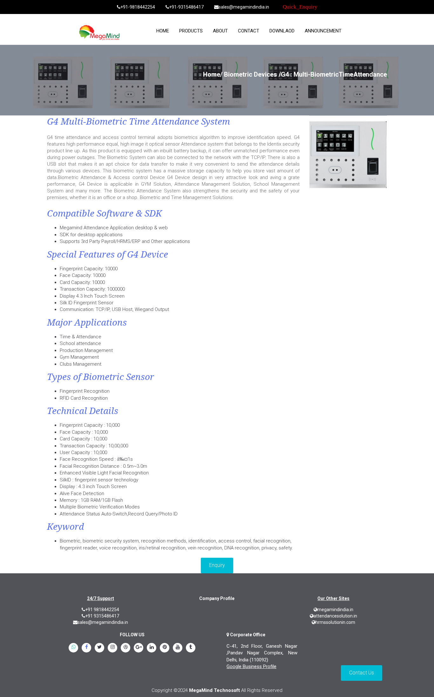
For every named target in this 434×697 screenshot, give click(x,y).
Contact (248, 31)
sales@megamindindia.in (244, 7)
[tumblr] (190, 648)
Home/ (212, 74)
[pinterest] (164, 648)
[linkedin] (151, 648)
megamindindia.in (335, 609)
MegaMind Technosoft (214, 690)
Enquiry (217, 565)
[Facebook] (86, 648)
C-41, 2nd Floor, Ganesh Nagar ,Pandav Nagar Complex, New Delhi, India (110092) (262, 653)
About (220, 31)
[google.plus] (138, 648)
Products (191, 31)
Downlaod (282, 31)
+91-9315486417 (186, 7)
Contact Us (361, 673)
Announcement (323, 31)
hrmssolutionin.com (335, 622)
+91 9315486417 (102, 615)
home (162, 31)
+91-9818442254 (137, 7)
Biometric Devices (250, 74)
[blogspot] (125, 648)
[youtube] (177, 648)
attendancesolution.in (335, 615)
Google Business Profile (251, 666)
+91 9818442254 (102, 609)
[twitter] (99, 648)
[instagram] (112, 648)
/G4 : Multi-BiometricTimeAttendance (333, 74)
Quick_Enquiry (300, 7)
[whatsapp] (73, 648)
